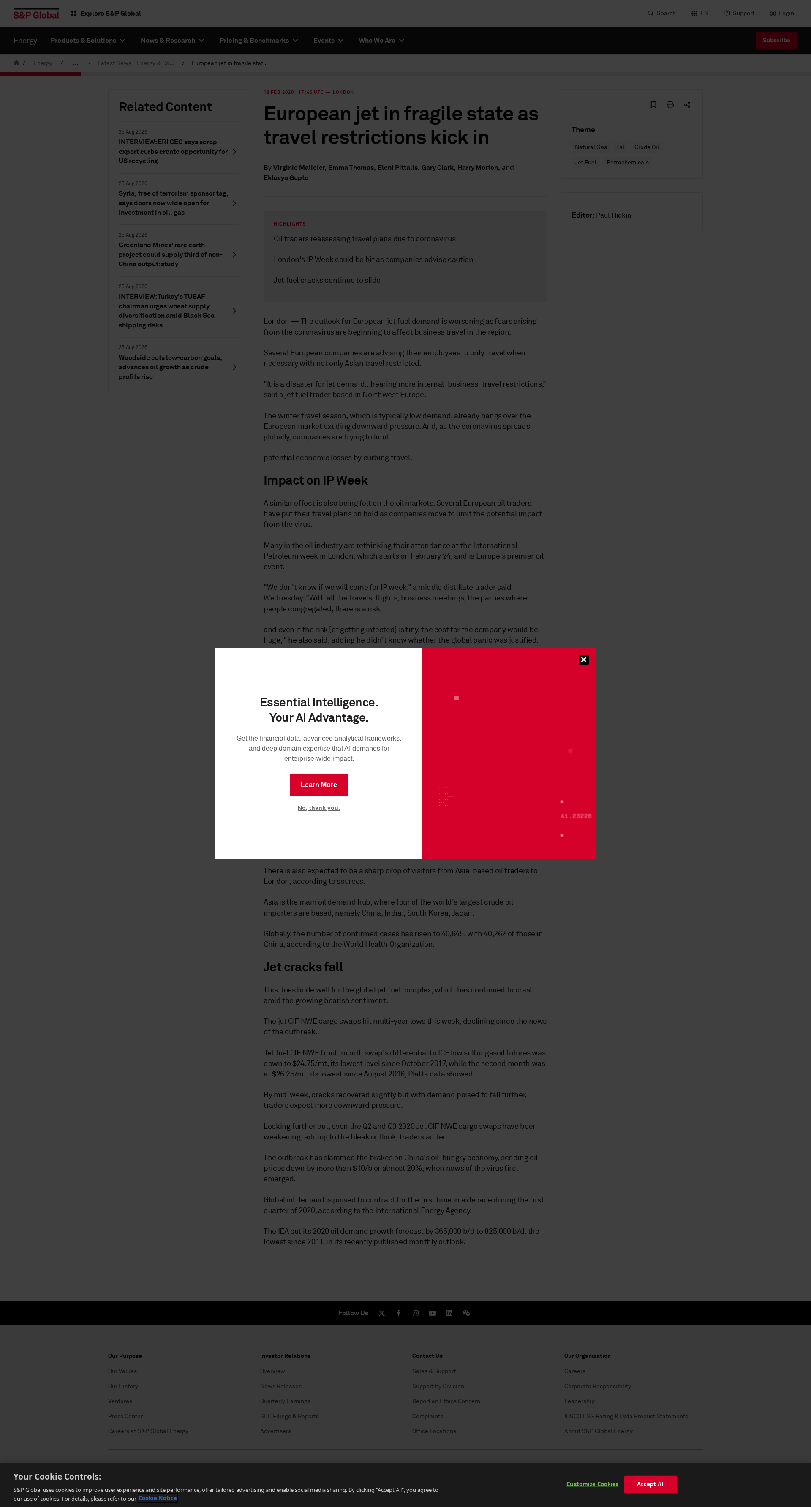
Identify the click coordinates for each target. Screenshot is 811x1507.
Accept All (651, 1484)
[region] (405, 1485)
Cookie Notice (158, 1498)
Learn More (319, 784)
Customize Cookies (592, 1484)
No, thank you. (319, 807)
